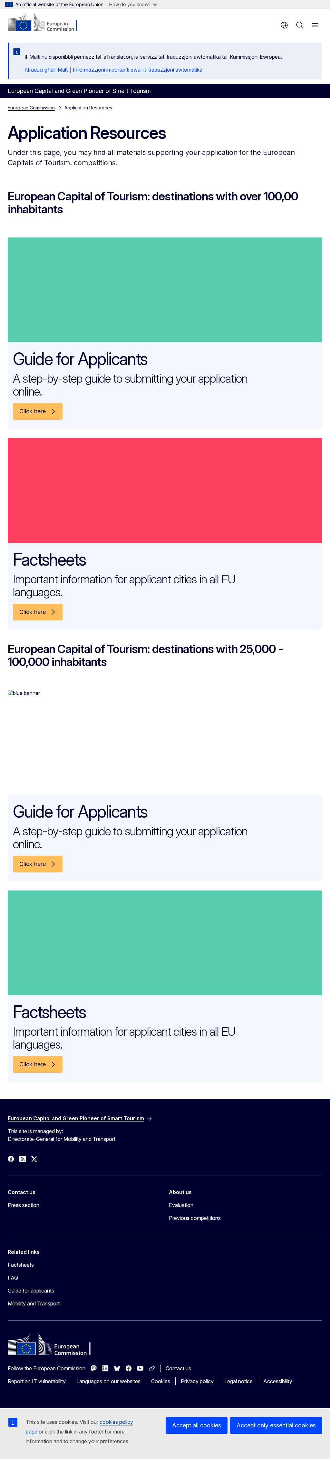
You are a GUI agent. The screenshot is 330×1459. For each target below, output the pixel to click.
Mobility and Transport (34, 1303)
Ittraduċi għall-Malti (46, 69)
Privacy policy (197, 1381)
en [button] (284, 25)
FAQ (13, 1277)
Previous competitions (195, 1218)
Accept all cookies (196, 1425)
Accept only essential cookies (276, 1425)
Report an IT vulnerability (37, 1381)
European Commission (31, 107)
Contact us (178, 1368)
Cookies (160, 1381)
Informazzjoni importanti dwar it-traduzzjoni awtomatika (137, 69)
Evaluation (181, 1205)
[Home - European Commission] (47, 22)
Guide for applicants (31, 1290)
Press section (23, 1205)
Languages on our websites (108, 1381)
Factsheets (21, 1265)
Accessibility (277, 1381)
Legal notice (238, 1381)
